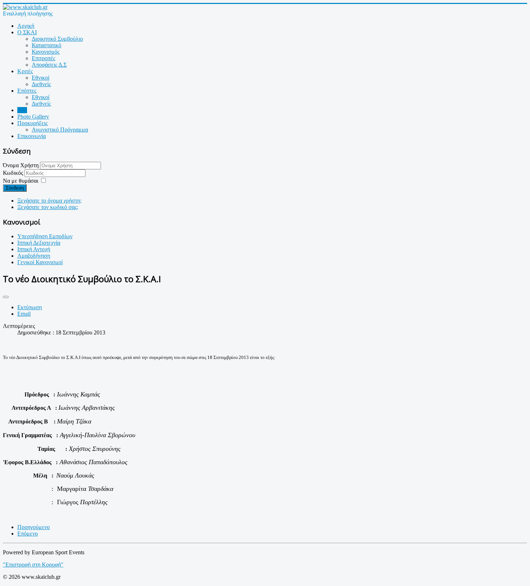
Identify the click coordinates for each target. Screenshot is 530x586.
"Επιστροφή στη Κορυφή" (33, 564)
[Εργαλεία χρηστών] (6, 297)
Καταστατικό (46, 45)
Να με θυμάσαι (20, 181)
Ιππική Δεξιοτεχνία (38, 243)
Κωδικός (14, 173)
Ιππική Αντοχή (33, 249)
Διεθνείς (41, 84)
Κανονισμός (45, 52)
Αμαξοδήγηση (33, 256)
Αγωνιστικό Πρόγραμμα (60, 129)
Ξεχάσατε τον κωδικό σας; (47, 207)
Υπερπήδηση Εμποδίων (44, 236)
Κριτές (25, 71)
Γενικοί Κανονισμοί (40, 262)
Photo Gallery (33, 117)
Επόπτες (26, 91)
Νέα (22, 110)
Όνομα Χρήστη (21, 165)
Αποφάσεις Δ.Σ (49, 65)
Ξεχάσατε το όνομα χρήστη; (49, 200)
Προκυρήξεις (32, 123)
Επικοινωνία (31, 136)
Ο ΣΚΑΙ (27, 32)
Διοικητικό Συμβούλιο (57, 39)
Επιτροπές (43, 58)
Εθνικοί (40, 78)
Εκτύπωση (29, 307)
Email (24, 314)
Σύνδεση (15, 188)
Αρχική (25, 26)
